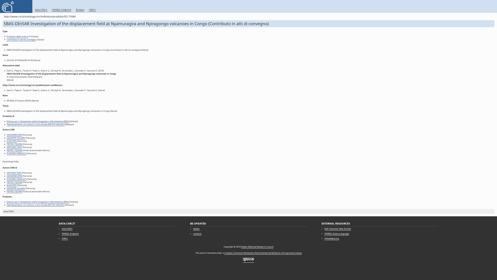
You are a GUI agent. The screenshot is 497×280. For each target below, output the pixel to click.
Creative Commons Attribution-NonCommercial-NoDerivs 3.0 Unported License (263, 253)
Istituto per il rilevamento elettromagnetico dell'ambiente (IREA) (38, 121)
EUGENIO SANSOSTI (16, 153)
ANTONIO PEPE (14, 147)
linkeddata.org (331, 238)
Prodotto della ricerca (17, 36)
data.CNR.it (41, 9)
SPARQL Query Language (336, 233)
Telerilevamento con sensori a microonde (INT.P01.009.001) (35, 124)
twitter (196, 228)
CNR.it (92, 9)
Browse (80, 9)
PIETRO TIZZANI (14, 144)
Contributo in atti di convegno (21, 39)
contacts (197, 233)
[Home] (16, 6)
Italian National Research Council (257, 246)
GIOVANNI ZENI (14, 134)
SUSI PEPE (12, 141)
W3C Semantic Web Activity (337, 228)
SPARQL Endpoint (61, 9)
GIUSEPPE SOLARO (16, 138)
